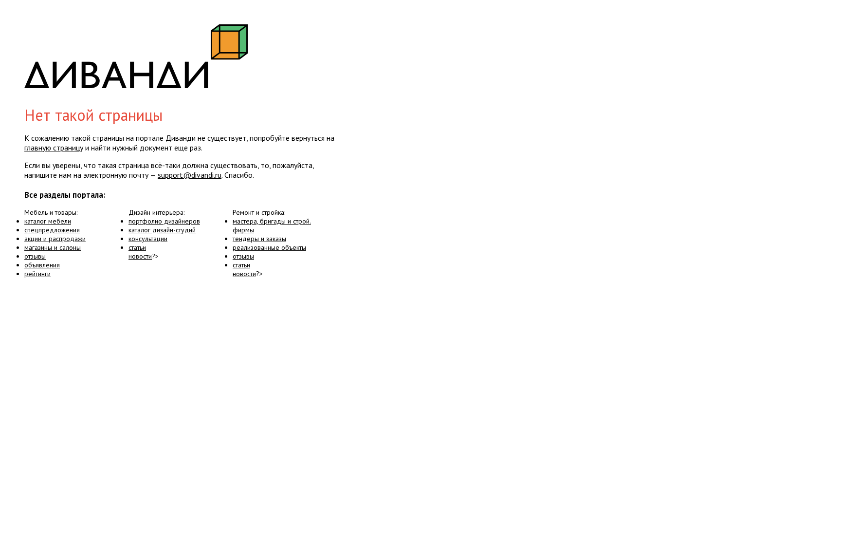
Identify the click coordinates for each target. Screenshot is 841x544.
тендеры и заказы (259, 238)
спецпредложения (52, 229)
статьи (137, 247)
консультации (147, 238)
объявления (42, 265)
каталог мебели (47, 221)
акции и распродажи (55, 238)
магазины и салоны (52, 247)
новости (140, 256)
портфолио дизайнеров (164, 221)
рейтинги (37, 273)
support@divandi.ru (189, 175)
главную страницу (53, 147)
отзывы (35, 256)
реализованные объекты (269, 247)
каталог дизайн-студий (162, 229)
